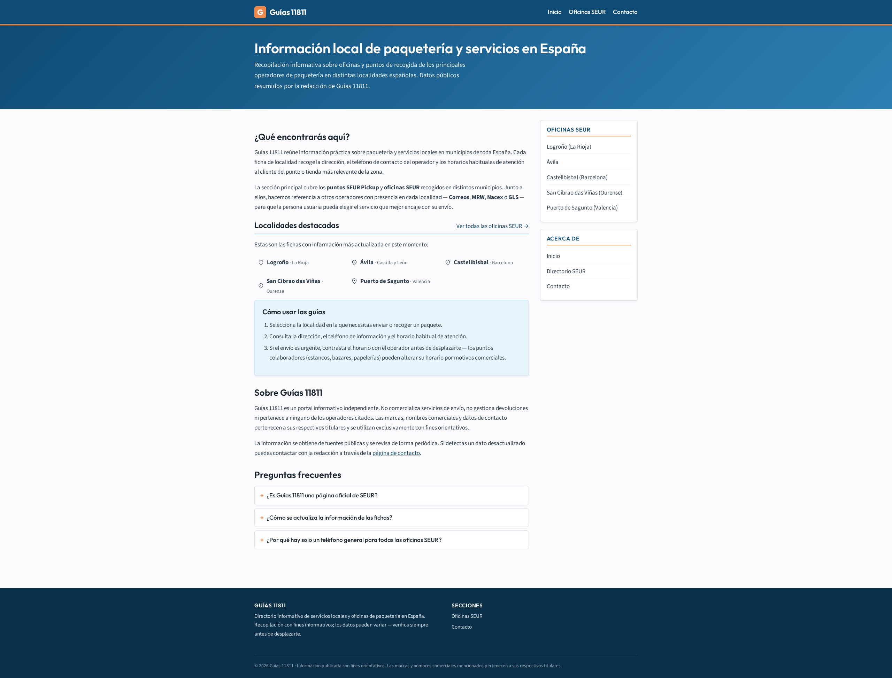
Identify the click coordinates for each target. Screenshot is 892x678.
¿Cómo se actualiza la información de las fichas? (329, 517)
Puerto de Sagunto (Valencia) (582, 208)
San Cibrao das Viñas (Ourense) (584, 193)
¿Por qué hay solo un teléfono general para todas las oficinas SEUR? (354, 539)
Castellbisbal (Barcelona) (577, 177)
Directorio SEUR (566, 271)
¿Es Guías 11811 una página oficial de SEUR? (322, 495)
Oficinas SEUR (587, 11)
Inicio (555, 11)
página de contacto (396, 453)
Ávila (553, 162)
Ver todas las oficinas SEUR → (492, 226)
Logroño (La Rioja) (569, 147)
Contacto (625, 11)
